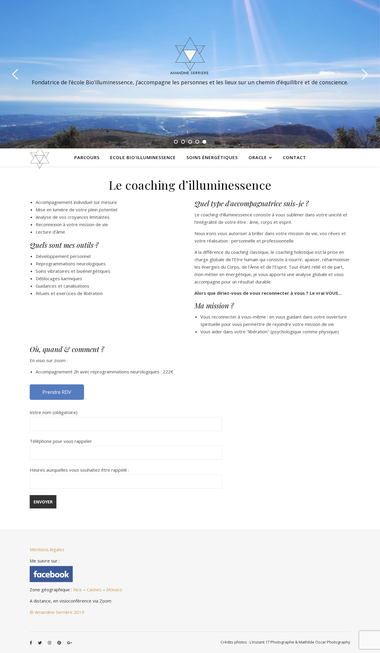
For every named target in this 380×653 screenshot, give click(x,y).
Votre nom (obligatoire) (53, 412)
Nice (77, 589)
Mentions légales (47, 549)
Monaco (114, 589)
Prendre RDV (56, 392)
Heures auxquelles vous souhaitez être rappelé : (79, 470)
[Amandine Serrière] (190, 55)
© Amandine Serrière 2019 (57, 612)
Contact (294, 157)
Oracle (257, 157)
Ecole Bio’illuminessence (143, 157)
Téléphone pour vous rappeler (61, 441)
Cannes (94, 589)
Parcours (86, 157)
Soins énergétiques (212, 157)
